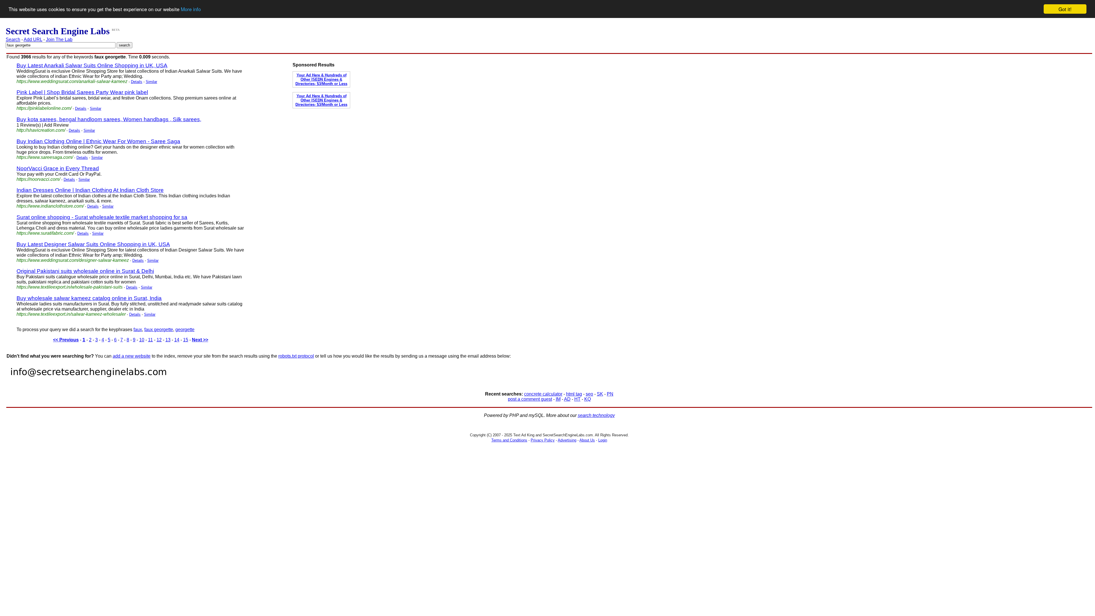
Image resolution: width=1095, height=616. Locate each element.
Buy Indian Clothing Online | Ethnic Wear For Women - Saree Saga (98, 141)
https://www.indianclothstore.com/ (50, 206)
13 (168, 339)
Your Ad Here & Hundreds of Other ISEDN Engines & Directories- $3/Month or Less (321, 79)
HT (577, 399)
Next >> (200, 339)
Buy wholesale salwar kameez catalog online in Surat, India (89, 298)
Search (13, 39)
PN (610, 394)
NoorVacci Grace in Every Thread (58, 168)
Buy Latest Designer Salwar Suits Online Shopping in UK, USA (93, 244)
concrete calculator (543, 394)
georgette (184, 329)
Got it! (1065, 9)
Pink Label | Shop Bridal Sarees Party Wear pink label (82, 92)
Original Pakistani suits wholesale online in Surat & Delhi (85, 271)
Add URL (33, 39)
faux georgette (158, 329)
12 (159, 339)
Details (136, 82)
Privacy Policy (543, 440)
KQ (587, 399)
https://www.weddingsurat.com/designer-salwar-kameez (73, 260)
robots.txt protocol (296, 356)
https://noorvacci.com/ (38, 179)
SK (600, 394)
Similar (151, 82)
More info (191, 9)
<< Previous (66, 339)
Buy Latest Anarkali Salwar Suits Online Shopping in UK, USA (92, 65)
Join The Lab (59, 39)
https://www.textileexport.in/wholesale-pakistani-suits (70, 287)
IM (558, 399)
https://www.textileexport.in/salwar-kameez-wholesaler (71, 314)
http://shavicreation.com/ (41, 130)
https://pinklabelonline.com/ (44, 108)
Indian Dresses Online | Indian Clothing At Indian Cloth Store (90, 190)
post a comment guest (530, 399)
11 (150, 339)
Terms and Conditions (509, 440)
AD (567, 399)
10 (141, 339)
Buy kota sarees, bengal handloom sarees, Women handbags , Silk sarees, (109, 119)
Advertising (567, 440)
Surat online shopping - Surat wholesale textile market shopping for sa (102, 217)
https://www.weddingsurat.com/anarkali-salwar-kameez (72, 81)
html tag (574, 394)
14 (176, 339)
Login (602, 440)
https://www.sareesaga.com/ (45, 157)
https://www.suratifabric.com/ (45, 233)
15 (185, 339)
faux (137, 329)
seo (589, 394)
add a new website (132, 356)
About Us (587, 440)
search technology (596, 415)
